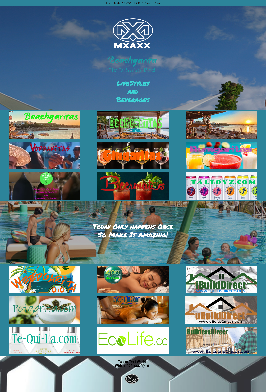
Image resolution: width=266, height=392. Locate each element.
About (157, 3)
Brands (117, 3)
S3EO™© (126, 3)
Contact (148, 3)
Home (108, 3)
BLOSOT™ (138, 3)
